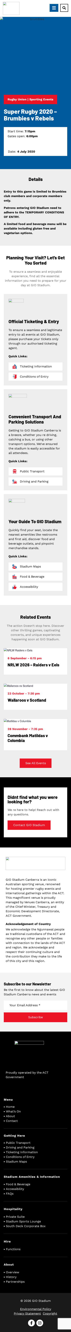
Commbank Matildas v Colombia (28, 738)
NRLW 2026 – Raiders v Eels (33, 664)
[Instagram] (39, 1323)
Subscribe (35, 1017)
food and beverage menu (36, 224)
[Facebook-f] (31, 1323)
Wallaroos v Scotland (27, 700)
